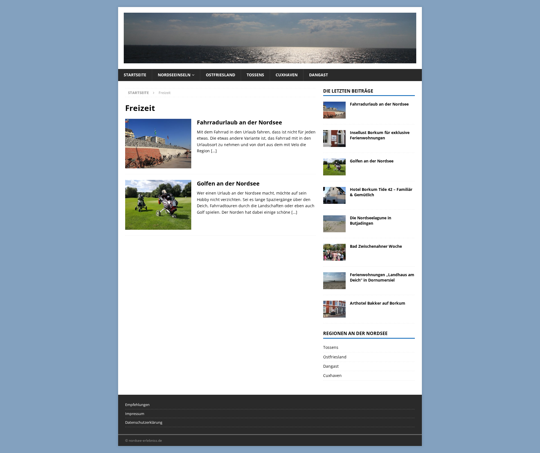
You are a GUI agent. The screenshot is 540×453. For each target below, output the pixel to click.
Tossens (255, 74)
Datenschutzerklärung (143, 422)
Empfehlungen (137, 404)
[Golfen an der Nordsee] (334, 167)
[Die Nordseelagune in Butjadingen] (334, 223)
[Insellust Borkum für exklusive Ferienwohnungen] (334, 138)
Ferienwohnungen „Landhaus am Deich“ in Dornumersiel (382, 277)
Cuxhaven (287, 74)
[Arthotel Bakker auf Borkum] (334, 309)
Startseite (135, 74)
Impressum (134, 413)
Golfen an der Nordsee (228, 183)
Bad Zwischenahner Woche (376, 246)
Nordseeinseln (174, 74)
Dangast (318, 74)
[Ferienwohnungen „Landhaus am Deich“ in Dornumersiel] (334, 280)
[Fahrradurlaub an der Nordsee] (334, 110)
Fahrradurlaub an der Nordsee (239, 122)
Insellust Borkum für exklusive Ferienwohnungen (380, 135)
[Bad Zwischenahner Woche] (334, 252)
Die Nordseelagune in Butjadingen (370, 220)
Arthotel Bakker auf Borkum (377, 303)
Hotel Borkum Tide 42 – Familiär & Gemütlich (381, 192)
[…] (214, 150)
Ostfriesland (220, 74)
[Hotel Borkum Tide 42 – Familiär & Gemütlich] (334, 195)
